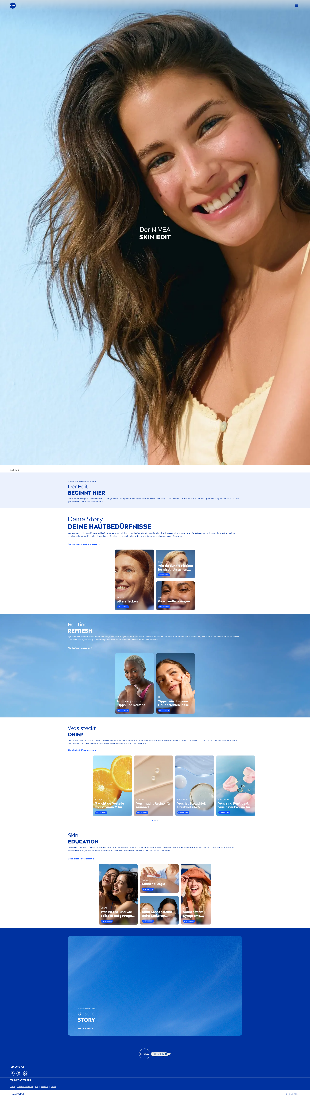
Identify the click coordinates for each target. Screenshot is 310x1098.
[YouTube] (25, 1073)
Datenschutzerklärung (25, 1086)
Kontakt (53, 1086)
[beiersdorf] (18, 1094)
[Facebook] (12, 1073)
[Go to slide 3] (155, 820)
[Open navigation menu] (296, 5)
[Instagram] (18, 1073)
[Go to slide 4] (157, 820)
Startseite (14, 470)
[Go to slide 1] (152, 820)
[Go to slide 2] (154, 820)
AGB (36, 1086)
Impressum (44, 1086)
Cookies (12, 1086)
